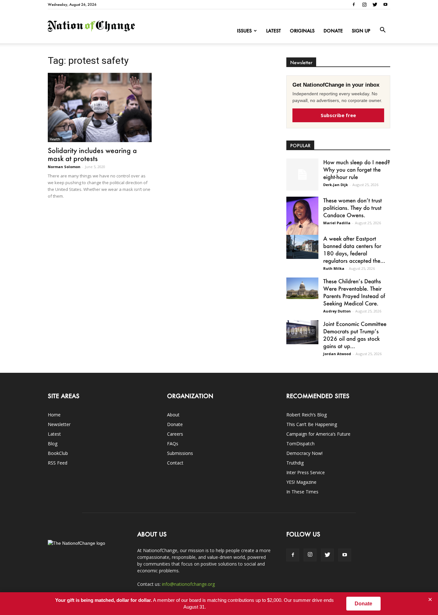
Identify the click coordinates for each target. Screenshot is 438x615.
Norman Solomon (64, 166)
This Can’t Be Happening (311, 424)
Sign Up (361, 31)
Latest (273, 31)
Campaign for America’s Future (318, 434)
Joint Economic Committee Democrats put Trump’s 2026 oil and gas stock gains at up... (354, 334)
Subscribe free (338, 115)
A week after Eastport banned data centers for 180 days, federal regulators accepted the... (354, 249)
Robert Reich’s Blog (306, 415)
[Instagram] (364, 4)
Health (55, 139)
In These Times (302, 492)
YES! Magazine (301, 482)
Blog (52, 443)
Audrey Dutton (337, 311)
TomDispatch (300, 443)
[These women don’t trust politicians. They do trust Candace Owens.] (302, 220)
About (173, 415)
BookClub (58, 453)
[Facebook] (353, 4)
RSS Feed (57, 463)
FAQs (172, 443)
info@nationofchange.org (188, 584)
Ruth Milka (333, 268)
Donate (333, 31)
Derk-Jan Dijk (335, 184)
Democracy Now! (304, 453)
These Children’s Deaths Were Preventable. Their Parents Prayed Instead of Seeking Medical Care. (354, 292)
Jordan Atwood (337, 353)
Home (54, 415)
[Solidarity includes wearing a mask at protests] (100, 107)
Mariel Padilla (336, 222)
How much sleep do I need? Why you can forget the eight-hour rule (356, 169)
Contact (175, 463)
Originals (302, 31)
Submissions (180, 453)
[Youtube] (385, 4)
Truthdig (295, 463)
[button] (382, 30)
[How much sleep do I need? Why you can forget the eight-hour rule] (302, 174)
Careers (175, 434)
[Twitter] (375, 4)
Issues (244, 31)
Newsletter (59, 424)
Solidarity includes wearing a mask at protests (92, 154)
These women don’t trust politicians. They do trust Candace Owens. (352, 207)
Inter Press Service (305, 472)
